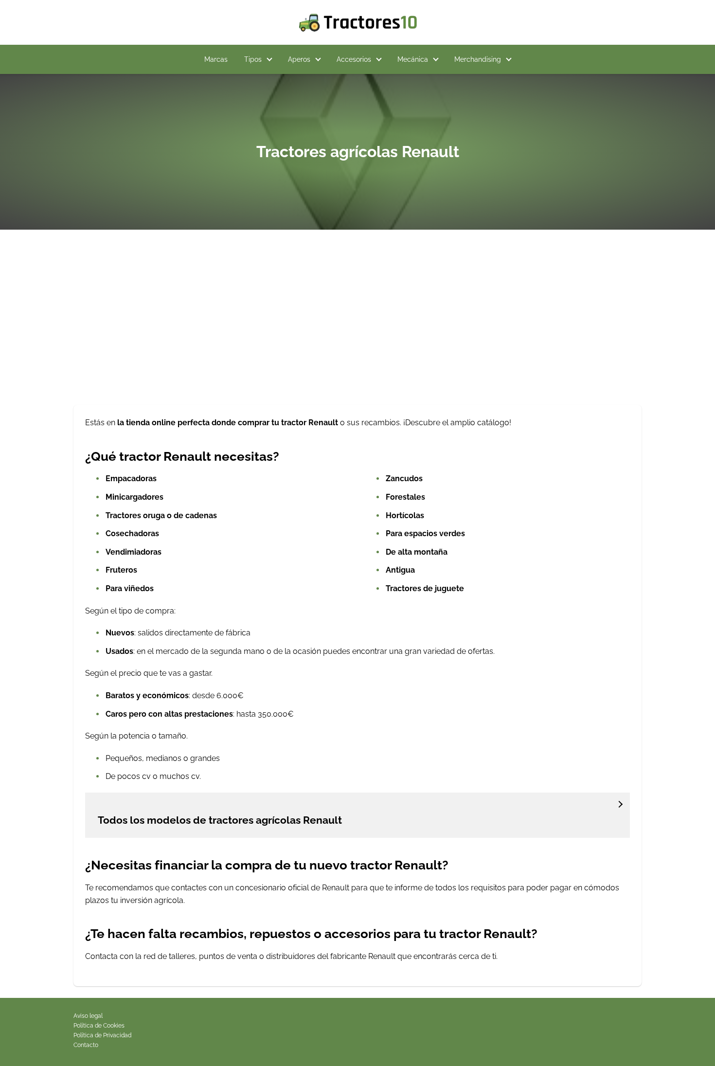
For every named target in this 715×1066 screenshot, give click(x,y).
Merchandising (477, 59)
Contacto (85, 1045)
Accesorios (354, 59)
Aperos (299, 59)
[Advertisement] (357, 321)
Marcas (216, 59)
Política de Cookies (99, 1025)
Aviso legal (88, 1015)
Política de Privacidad (102, 1035)
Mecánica (412, 59)
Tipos (253, 59)
